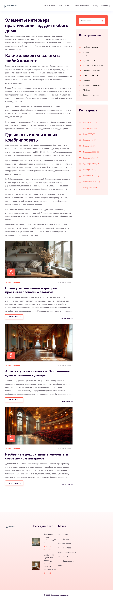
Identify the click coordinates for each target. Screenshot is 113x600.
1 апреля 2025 (90, 140)
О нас (65, 535)
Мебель (86, 90)
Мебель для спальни (91, 70)
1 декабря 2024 (91, 164)
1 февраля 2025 (91, 152)
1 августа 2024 (90, 188)
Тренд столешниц (101, 5)
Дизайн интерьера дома (93, 65)
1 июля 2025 (90, 122)
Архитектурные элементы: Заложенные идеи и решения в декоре (37, 373)
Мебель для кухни (90, 47)
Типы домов (49, 5)
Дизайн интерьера (90, 60)
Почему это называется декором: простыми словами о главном (31, 290)
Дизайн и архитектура (92, 85)
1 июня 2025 (90, 128)
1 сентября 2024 (91, 182)
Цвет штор (64, 5)
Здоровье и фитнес (91, 95)
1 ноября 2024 (90, 170)
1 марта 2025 (90, 146)
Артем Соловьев (13, 282)
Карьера (86, 80)
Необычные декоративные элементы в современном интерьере (36, 456)
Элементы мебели (80, 5)
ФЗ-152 (66, 557)
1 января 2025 (90, 158)
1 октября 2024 (91, 176)
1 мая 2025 (89, 134)
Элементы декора (90, 75)
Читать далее (14, 317)
